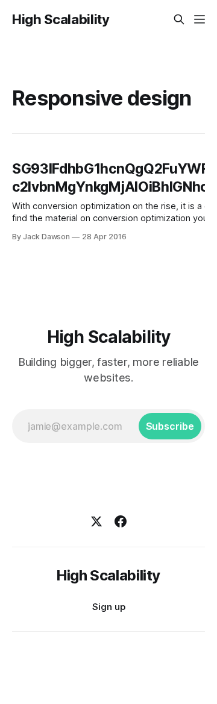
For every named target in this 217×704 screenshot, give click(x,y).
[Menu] (199, 19)
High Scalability (61, 19)
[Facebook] (121, 521)
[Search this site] (179, 19)
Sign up (108, 606)
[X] (96, 521)
